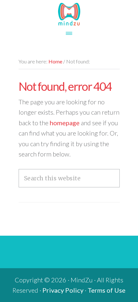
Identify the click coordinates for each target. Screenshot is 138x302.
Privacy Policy (62, 290)
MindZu (69, 14)
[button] (69, 31)
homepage (65, 123)
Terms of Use (106, 290)
